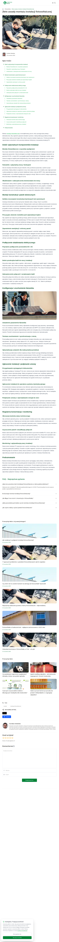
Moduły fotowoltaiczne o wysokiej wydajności (17, 66)
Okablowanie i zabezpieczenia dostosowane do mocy (19, 71)
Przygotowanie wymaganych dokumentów (16, 109)
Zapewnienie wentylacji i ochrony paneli (15, 82)
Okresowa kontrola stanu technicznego (15, 119)
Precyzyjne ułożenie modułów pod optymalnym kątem (19, 79)
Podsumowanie (9, 127)
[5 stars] (12, 738)
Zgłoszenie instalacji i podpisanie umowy (15, 106)
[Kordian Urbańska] (4, 54)
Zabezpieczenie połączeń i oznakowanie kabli (17, 92)
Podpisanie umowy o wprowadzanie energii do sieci (18, 113)
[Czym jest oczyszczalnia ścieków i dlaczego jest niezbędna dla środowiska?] (15, 684)
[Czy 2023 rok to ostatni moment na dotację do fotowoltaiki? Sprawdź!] (29, 574)
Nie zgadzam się (17, 934)
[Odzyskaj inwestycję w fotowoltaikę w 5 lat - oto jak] (29, 640)
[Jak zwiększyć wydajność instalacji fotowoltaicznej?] (29, 531)
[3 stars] (8, 738)
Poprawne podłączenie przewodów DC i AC (16, 88)
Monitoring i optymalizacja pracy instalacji (16, 124)
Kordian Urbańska (11, 53)
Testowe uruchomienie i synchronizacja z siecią (17, 100)
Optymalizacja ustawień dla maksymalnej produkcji (18, 103)
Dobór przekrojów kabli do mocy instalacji (16, 90)
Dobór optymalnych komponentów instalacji (16, 64)
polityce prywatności (22, 930)
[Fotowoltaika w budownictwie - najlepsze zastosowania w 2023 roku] (29, 618)
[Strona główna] (3, 9)
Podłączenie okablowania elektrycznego (15, 85)
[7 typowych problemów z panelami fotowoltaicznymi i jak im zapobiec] (29, 552)
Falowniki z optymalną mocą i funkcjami (15, 69)
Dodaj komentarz (29, 780)
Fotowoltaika (8, 9)
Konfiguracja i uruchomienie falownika (14, 96)
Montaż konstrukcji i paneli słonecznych (15, 75)
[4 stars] (10, 738)
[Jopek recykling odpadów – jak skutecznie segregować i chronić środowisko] (43, 667)
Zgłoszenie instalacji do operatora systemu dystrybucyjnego (20, 111)
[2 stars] (6, 738)
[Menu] (52, 2)
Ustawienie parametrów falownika (14, 98)
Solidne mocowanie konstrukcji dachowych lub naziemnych (20, 77)
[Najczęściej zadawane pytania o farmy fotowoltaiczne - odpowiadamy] (29, 596)
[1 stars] (3, 738)
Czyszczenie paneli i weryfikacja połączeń (16, 122)
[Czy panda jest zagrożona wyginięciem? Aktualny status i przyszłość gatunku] (15, 667)
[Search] (55, 3)
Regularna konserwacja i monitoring (14, 117)
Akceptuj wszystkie (17, 937)
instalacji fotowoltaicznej (13, 133)
